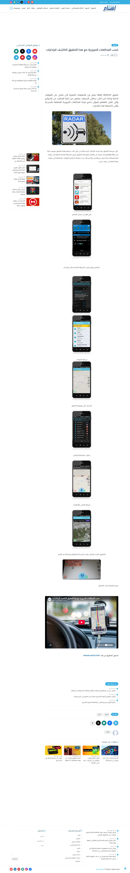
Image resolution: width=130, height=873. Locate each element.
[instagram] (11, 2)
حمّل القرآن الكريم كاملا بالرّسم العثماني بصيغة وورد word (18, 170)
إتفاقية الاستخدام (114, 2)
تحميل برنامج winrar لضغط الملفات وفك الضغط (18, 192)
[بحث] (11, 8)
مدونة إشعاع (100, 869)
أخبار (28, 8)
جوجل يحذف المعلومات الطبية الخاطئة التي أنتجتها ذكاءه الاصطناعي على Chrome (102, 850)
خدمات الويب (65, 8)
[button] (109, 723)
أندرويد (87, 8)
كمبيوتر (93, 8)
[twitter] (21, 2)
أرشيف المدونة (103, 2)
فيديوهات (16, 8)
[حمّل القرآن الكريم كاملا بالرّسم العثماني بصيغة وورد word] (32, 169)
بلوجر (23, 8)
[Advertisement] (65, 27)
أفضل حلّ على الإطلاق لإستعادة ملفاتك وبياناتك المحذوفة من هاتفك (93, 690)
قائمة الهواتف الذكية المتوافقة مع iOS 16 (24, 82)
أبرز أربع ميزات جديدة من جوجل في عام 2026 (110, 759)
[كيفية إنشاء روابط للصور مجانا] (32, 180)
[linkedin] (18, 2)
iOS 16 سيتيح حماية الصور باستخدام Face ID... (25, 90)
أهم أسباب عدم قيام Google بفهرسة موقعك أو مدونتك (24, 66)
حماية (33, 8)
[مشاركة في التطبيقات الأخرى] (92, 723)
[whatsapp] (14, 2)
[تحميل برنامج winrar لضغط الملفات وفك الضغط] (32, 191)
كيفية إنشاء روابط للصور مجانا (19, 180)
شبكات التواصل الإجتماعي (72, 858)
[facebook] (25, 2)
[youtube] (32, 2)
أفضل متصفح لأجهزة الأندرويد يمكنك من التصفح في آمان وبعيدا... (94, 696)
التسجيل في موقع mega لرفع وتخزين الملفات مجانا (19, 203)
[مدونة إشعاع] (109, 8)
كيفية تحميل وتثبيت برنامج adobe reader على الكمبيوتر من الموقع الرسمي (18, 158)
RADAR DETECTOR (91, 655)
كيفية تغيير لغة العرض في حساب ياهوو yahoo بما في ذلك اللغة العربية (101, 858)
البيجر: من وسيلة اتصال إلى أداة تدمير (53, 759)
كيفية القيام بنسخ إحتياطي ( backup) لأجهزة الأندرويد (98, 702)
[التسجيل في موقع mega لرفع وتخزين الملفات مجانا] (32, 202)
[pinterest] (28, 2)
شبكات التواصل (42, 8)
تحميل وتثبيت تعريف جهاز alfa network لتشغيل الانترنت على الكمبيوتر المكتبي (101, 834)
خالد (112, 55)
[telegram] (16, 57)
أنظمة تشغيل (54, 8)
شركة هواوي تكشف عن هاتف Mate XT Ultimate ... (73, 760)
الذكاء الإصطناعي (77, 8)
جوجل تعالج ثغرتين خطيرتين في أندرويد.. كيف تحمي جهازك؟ (91, 760)
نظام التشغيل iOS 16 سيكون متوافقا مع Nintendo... (24, 74)
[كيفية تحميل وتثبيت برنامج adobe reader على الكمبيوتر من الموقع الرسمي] (32, 157)
